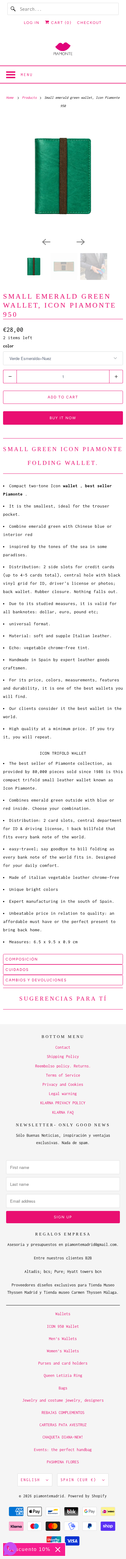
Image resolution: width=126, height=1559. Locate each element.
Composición (22, 959)
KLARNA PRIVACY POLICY (62, 1103)
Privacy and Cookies (63, 1084)
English (32, 1480)
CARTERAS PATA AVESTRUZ (63, 1425)
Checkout (89, 23)
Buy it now (63, 418)
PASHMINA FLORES (63, 1462)
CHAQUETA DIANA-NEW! (63, 1437)
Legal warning (63, 1093)
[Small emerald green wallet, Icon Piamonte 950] (63, 176)
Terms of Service (63, 1075)
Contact (62, 1047)
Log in (31, 23)
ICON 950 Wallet (63, 1326)
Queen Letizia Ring (63, 1375)
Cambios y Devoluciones (36, 980)
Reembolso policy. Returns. (63, 1066)
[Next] (80, 241)
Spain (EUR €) (80, 1480)
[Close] (57, 1549)
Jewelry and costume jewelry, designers (63, 1400)
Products (30, 97)
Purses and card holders (62, 1363)
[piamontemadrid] (63, 49)
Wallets (62, 1314)
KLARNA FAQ (63, 1112)
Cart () (61, 23)
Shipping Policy (63, 1056)
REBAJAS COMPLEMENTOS (63, 1412)
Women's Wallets (63, 1351)
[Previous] (46, 241)
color (8, 346)
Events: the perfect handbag (63, 1449)
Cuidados (17, 969)
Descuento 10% (29, 1549)
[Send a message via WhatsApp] (10, 1549)
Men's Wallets (63, 1338)
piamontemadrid (49, 1496)
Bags (63, 1388)
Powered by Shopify (87, 1496)
